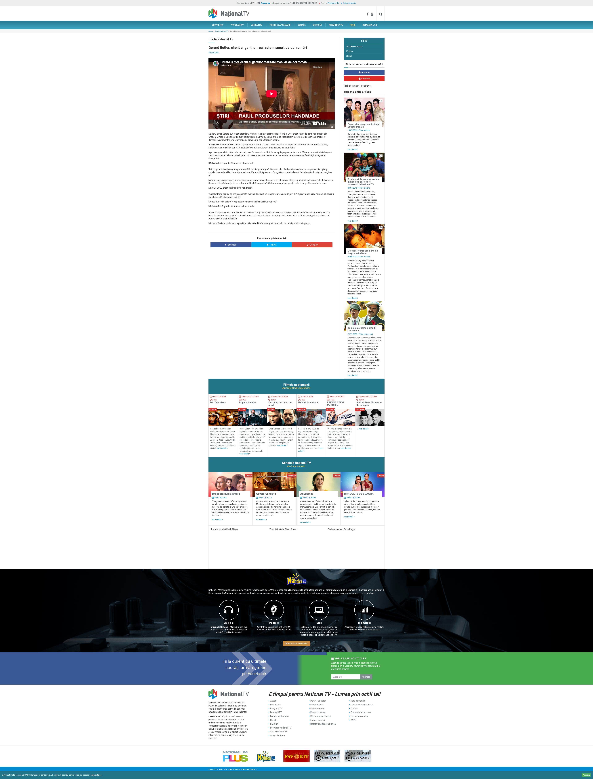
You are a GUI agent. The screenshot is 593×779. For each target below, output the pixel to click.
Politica (349, 51)
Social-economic (354, 46)
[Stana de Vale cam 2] (358, 756)
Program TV (276, 708)
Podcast (274, 622)
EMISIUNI (317, 25)
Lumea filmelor (317, 720)
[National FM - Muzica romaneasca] (266, 756)
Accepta (586, 775)
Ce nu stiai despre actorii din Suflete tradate (364, 125)
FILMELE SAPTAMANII (280, 25)
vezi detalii (352, 149)
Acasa (210, 31)
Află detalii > (96, 775)
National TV (252, 770)
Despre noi (275, 704)
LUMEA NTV (256, 25)
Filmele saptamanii (279, 716)
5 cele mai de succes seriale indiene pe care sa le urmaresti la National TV (363, 182)
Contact (354, 708)
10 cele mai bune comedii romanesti (362, 329)
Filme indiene (364, 130)
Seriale (273, 720)
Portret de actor (318, 701)
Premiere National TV (280, 728)
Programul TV (333, 3)
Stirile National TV (221, 31)
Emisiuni (228, 622)
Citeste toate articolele (296, 643)
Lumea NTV (276, 712)
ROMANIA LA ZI (370, 25)
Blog (319, 622)
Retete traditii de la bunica (323, 724)
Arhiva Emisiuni (277, 735)
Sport (349, 56)
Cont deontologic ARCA (362, 704)
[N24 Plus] (235, 756)
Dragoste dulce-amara (226, 493)
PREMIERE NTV (336, 25)
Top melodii (364, 622)
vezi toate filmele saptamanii (296, 388)
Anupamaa (265, 3)
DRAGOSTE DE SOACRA (359, 493)
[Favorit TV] (296, 756)
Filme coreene (317, 708)
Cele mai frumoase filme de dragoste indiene (363, 252)
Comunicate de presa (361, 712)
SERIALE (301, 25)
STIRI (352, 25)
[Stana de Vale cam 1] (327, 756)
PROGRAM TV (237, 25)
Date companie (349, 3)
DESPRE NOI (217, 25)
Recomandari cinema (320, 716)
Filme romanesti (366, 334)
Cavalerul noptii (266, 493)
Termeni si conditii (359, 716)
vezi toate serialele (296, 466)
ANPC (353, 720)
